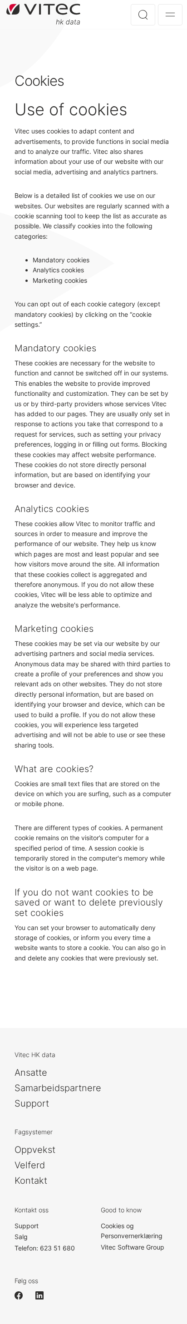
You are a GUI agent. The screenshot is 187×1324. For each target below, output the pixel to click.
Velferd (30, 1165)
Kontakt (31, 1180)
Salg (21, 1236)
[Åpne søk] (143, 14)
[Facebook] (23, 1295)
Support (32, 1103)
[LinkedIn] (43, 1295)
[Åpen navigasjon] (170, 14)
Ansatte (31, 1072)
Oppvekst (35, 1149)
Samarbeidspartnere (58, 1088)
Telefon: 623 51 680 (45, 1248)
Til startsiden (43, 14)
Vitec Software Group (132, 1247)
